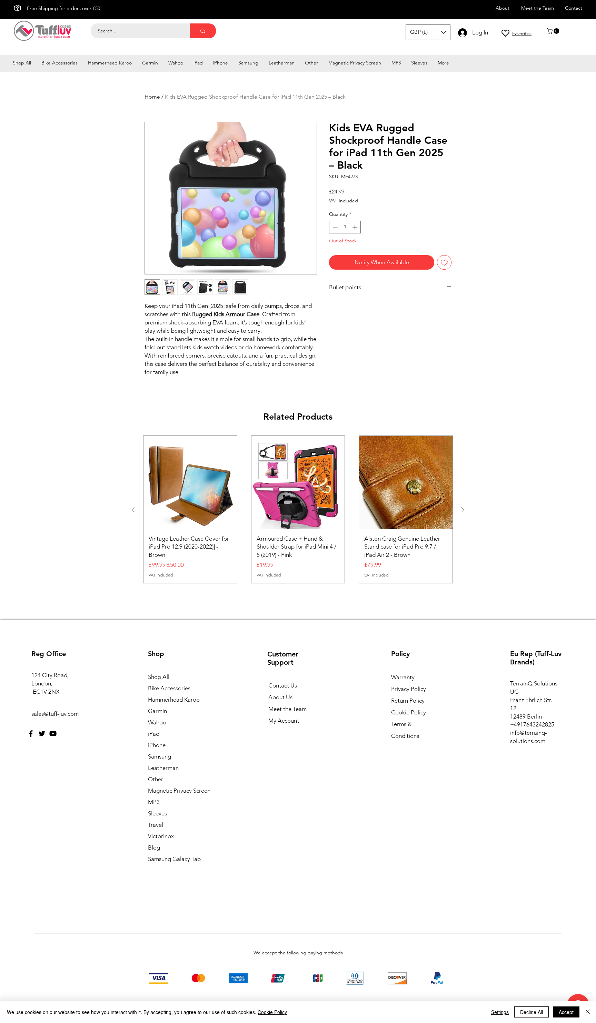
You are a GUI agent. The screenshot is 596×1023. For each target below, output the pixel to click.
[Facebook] (31, 733)
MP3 (154, 802)
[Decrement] (334, 227)
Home (152, 96)
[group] (298, 509)
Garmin (157, 711)
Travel (155, 824)
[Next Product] (463, 509)
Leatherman (163, 767)
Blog (154, 847)
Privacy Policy (408, 688)
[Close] (588, 1011)
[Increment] (355, 227)
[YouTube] (53, 733)
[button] (553, 31)
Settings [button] (500, 1012)
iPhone (157, 745)
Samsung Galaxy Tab (174, 858)
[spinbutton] (345, 227)
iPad (153, 733)
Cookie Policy (408, 712)
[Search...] (203, 30)
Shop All (158, 676)
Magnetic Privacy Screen (178, 790)
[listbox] (428, 32)
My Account (283, 720)
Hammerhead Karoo (174, 699)
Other (155, 779)
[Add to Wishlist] (444, 262)
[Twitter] (42, 733)
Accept (566, 1012)
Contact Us (282, 685)
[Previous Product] (133, 509)
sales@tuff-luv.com (55, 713)
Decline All (531, 1012)
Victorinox (161, 836)
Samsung (159, 756)
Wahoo (157, 722)
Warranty (403, 677)
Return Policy (408, 700)
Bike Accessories (169, 688)
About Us (280, 697)
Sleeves (157, 813)
